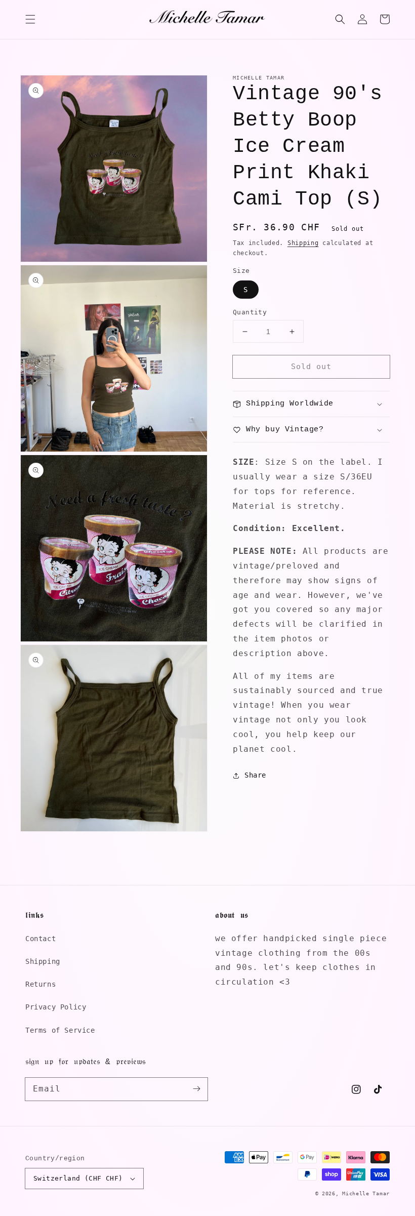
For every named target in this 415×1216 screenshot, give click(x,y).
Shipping (303, 243)
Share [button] (255, 775)
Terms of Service (60, 1030)
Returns (40, 984)
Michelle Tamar (366, 1193)
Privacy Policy (55, 1007)
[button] (30, 19)
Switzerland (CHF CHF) (77, 1178)
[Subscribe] (196, 1089)
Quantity (250, 312)
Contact (40, 939)
